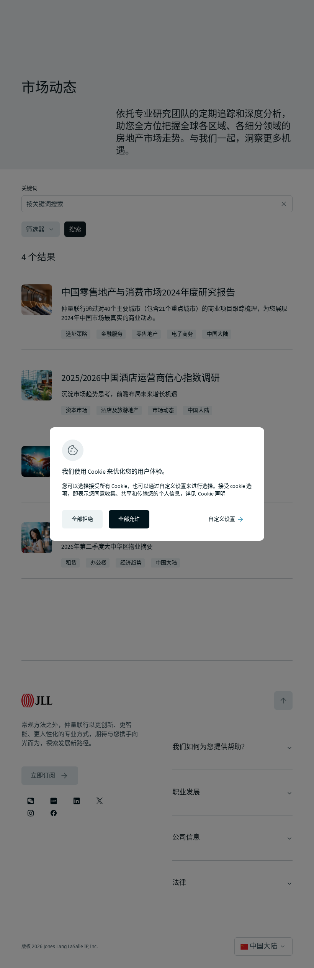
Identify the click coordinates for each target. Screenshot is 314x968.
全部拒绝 (82, 519)
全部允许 (129, 519)
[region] (157, 484)
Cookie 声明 (212, 494)
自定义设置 (226, 519)
